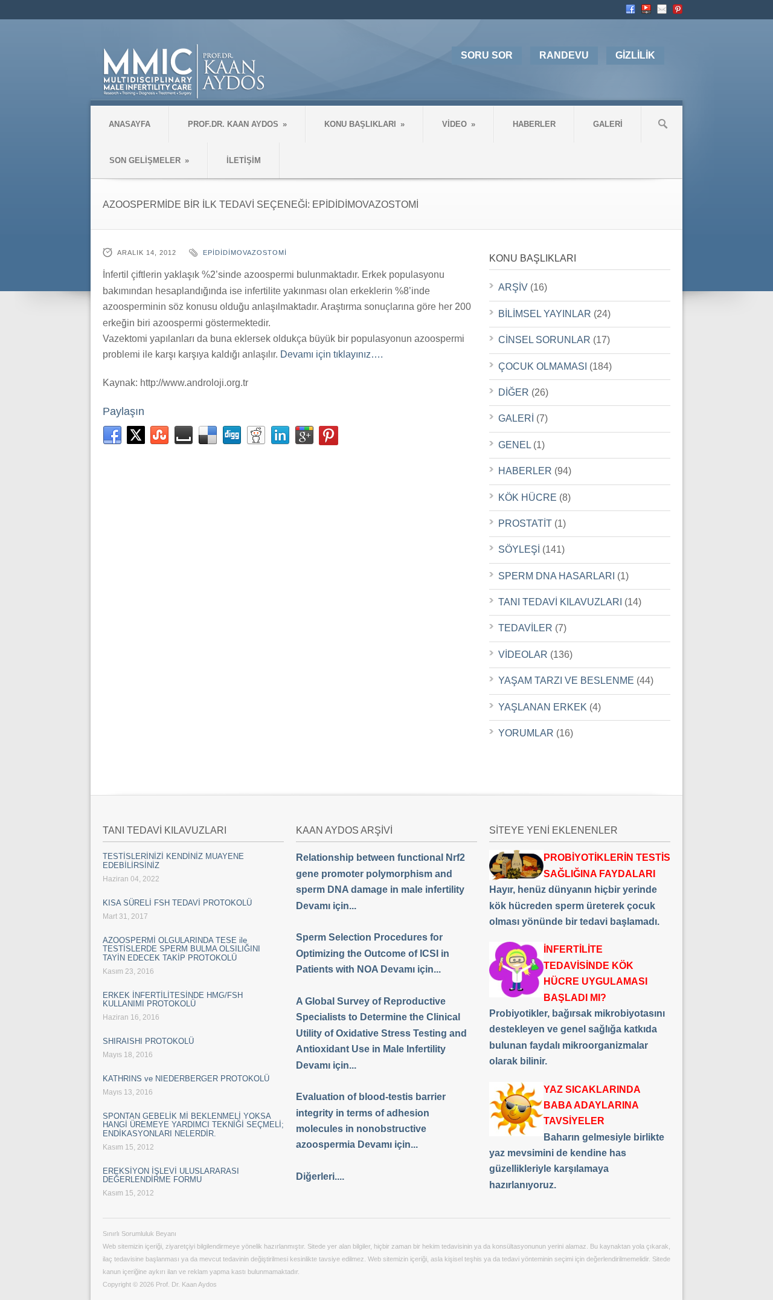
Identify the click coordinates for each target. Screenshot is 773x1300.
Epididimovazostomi (245, 252)
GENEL (514, 445)
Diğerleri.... (320, 1176)
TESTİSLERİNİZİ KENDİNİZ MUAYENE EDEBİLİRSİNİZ (173, 860)
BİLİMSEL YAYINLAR (544, 314)
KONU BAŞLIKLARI (364, 124)
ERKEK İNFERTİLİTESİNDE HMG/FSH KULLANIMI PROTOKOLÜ (173, 999)
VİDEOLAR (523, 654)
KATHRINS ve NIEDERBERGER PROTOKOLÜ (186, 1078)
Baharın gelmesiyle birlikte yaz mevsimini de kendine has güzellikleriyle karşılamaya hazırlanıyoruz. (576, 1137)
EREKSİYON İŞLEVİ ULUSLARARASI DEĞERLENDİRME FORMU (171, 1175)
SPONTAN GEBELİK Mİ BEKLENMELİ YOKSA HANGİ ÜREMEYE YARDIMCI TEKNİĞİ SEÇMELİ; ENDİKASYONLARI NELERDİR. (193, 1125)
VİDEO (458, 124)
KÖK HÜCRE (527, 497)
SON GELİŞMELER (149, 160)
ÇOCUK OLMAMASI (542, 366)
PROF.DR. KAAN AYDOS (237, 124)
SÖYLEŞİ (519, 549)
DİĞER (513, 392)
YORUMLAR (526, 733)
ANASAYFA (129, 124)
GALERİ (608, 124)
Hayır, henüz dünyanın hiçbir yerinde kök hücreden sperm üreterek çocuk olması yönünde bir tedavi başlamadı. (579, 889)
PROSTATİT (525, 523)
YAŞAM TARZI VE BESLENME (566, 680)
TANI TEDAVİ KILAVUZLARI (560, 602)
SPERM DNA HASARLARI (556, 576)
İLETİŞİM (243, 160)
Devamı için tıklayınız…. (331, 354)
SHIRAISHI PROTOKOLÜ (148, 1041)
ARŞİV (513, 287)
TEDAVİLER (525, 628)
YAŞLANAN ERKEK (542, 707)
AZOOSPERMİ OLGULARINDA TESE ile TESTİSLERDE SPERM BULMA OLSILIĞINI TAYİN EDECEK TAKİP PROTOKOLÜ (181, 949)
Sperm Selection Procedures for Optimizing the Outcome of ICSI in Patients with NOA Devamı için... (372, 953)
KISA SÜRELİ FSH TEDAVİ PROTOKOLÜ (177, 902)
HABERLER (534, 124)
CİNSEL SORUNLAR (544, 340)
